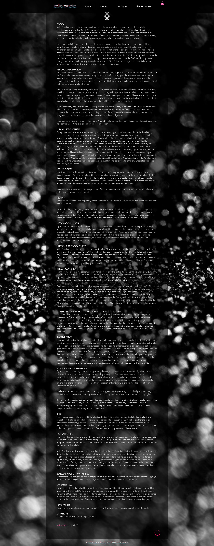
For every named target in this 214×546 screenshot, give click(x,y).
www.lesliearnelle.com (66, 29)
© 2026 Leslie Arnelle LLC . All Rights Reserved (107, 542)
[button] (162, 3)
